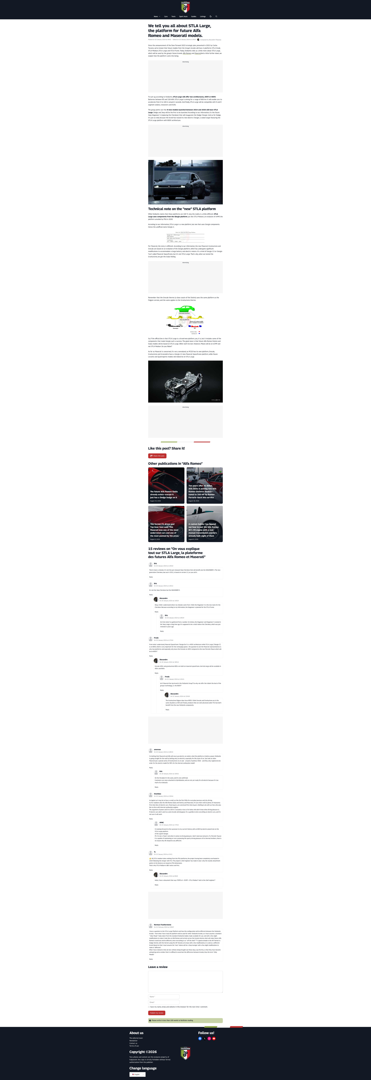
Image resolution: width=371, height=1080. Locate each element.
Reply (151, 577)
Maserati (198, 53)
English (137, 1074)
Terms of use (134, 1046)
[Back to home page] (185, 7)
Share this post (158, 456)
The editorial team (136, 1038)
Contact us (133, 1043)
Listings (203, 16)
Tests (173, 16)
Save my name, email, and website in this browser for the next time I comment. (179, 1007)
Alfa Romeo (187, 53)
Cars (166, 16)
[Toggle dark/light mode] (211, 16)
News (156, 16)
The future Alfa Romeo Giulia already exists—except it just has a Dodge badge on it (164, 494)
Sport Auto (183, 16)
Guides (193, 16)
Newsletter (133, 1041)
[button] (216, 16)
